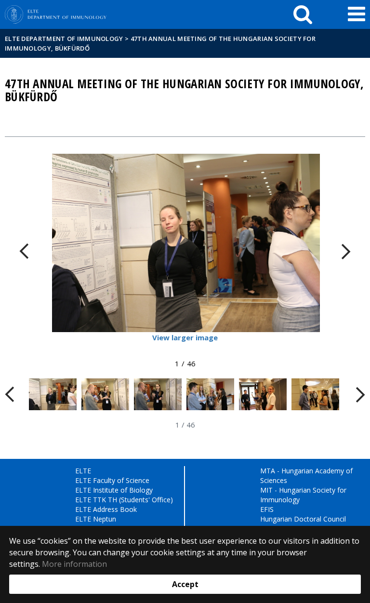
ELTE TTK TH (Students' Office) (124, 499)
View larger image (185, 337)
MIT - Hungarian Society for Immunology (303, 494)
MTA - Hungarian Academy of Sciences (306, 475)
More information (74, 564)
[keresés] (302, 14)
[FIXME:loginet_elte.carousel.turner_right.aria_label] (346, 251)
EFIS (267, 509)
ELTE (83, 470)
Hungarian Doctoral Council (303, 518)
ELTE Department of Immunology (64, 38)
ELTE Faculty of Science (112, 480)
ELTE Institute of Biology (114, 490)
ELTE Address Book (106, 509)
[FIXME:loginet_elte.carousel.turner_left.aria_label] (24, 251)
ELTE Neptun (95, 518)
